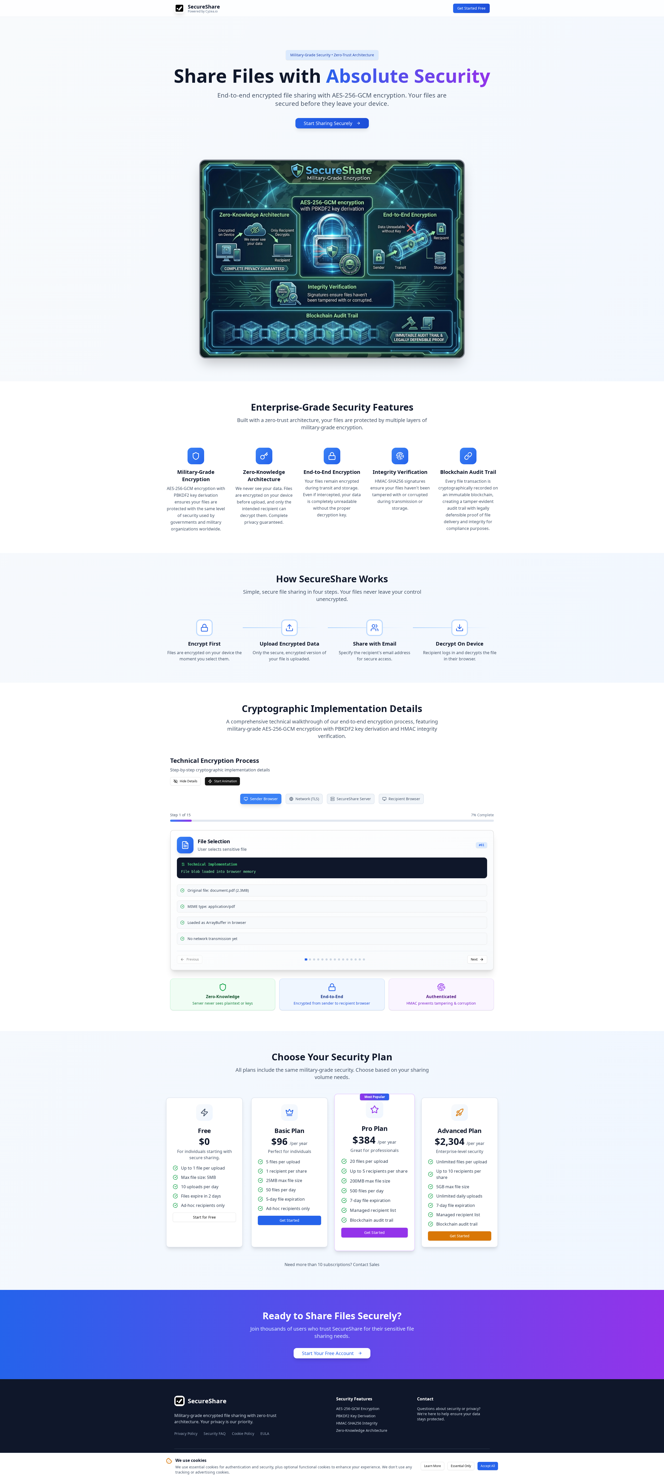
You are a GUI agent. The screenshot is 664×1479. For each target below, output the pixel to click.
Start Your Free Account (328, 1353)
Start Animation (225, 781)
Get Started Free (471, 8)
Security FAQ (215, 1433)
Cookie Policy (243, 1433)
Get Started (289, 1220)
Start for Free (204, 1217)
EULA (264, 1433)
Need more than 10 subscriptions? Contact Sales (332, 1264)
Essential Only (461, 1466)
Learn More (432, 1466)
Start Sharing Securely (328, 123)
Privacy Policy (185, 1433)
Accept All (488, 1466)
